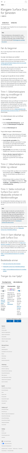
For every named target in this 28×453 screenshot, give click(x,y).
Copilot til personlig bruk (6, 334)
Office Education (4, 375)
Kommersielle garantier (5, 360)
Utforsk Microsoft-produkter (6, 338)
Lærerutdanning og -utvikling (6, 377)
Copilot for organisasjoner (6, 332)
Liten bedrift (4, 403)
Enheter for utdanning (5, 368)
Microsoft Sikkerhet (5, 390)
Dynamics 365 (4, 394)
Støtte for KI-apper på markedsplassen (8, 413)
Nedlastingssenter (5, 349)
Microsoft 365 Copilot (5, 398)
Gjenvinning (4, 358)
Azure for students (5, 381)
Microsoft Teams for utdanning (7, 370)
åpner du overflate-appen (3, 301)
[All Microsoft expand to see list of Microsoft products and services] (1, 1)
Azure (3, 392)
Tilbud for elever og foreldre (6, 379)
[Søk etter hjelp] (5, 2)
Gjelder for (4, 16)
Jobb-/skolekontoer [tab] (17, 282)
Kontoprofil (3, 347)
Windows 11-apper (5, 341)
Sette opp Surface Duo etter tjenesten (12, 263)
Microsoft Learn (4, 411)
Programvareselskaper (5, 422)
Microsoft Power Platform (6, 420)
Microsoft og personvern (6, 435)
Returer (3, 353)
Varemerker (20, 448)
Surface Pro (3, 328)
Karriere (3, 430)
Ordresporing (4, 355)
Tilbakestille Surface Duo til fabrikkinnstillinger (14, 266)
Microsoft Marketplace (5, 418)
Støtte (2, 4)
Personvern (10, 448)
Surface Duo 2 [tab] (5, 22)
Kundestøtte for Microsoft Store (7, 351)
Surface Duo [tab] (14, 22)
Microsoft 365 (4, 336)
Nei (17, 321)
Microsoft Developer (5, 409)
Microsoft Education (5, 366)
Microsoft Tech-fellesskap (6, 415)
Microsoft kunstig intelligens (6, 387)
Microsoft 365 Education (6, 373)
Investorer (3, 437)
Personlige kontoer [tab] (6, 282)
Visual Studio (4, 424)
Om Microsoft (4, 433)
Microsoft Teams (4, 401)
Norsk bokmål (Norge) (7, 441)
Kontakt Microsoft (4, 448)
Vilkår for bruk (15, 448)
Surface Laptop (4, 330)
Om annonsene (4, 450)
